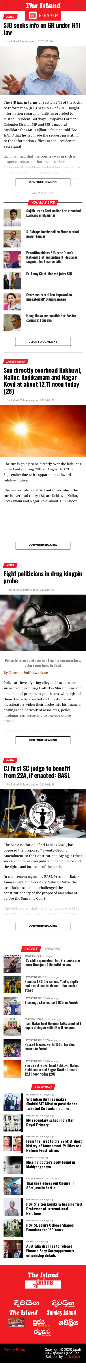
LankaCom (72, 1357)
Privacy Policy (15, 1350)
